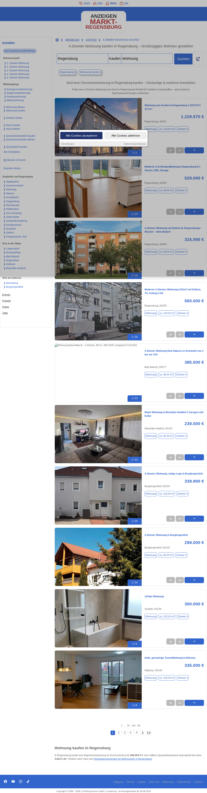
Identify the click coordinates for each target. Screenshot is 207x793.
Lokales (141, 782)
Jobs (5, 313)
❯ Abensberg (10, 283)
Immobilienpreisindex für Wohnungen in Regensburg (123, 759)
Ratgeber (119, 782)
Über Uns (154, 782)
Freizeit (6, 300)
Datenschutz (184, 782)
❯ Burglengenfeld (13, 286)
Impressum (168, 782)
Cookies (198, 782)
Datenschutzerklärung (135, 144)
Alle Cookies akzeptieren (81, 135)
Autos (5, 307)
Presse (130, 782)
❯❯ (149, 732)
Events (6, 294)
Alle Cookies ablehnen (125, 135)
